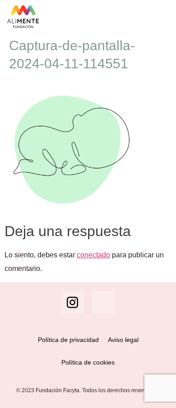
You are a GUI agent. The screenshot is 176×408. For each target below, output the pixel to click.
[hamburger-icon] (160, 16)
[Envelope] (104, 302)
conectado (93, 255)
